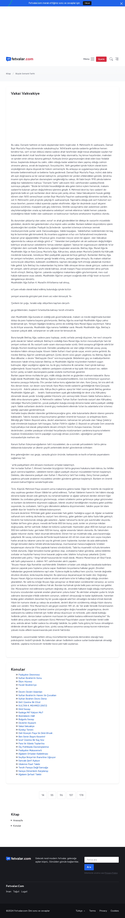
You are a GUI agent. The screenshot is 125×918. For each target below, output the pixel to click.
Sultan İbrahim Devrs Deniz (32, 698)
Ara (89, 867)
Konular (17, 825)
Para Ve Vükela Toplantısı (31, 743)
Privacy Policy (111, 873)
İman (8, 891)
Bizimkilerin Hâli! (26, 715)
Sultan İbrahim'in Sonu (30, 678)
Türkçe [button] (79, 910)
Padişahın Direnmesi (29, 674)
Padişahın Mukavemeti (30, 750)
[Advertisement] (62, 29)
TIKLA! (87, 3)
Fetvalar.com (21, 910)
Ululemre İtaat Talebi (29, 764)
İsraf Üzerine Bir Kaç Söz (31, 740)
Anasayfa (18, 820)
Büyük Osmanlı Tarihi (25, 73)
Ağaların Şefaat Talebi (29, 774)
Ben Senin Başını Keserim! (31, 736)
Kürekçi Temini (25, 729)
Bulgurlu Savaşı (26, 719)
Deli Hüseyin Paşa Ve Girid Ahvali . (35, 733)
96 (61, 795)
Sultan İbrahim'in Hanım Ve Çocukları (37, 695)
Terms (92, 910)
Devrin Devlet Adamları (30, 691)
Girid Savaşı (24, 709)
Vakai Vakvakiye (26, 726)
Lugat (24, 891)
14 (43, 795)
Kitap (8, 73)
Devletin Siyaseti (27, 722)
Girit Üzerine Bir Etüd (29, 702)
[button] (111, 59)
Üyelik (101, 59)
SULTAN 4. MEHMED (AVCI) (32, 705)
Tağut (16, 891)
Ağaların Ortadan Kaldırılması (33, 753)
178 (81, 795)
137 (71, 795)
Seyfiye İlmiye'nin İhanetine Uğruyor (37, 757)
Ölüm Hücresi (25, 681)
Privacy (103, 910)
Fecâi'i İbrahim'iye (27, 685)
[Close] (121, 3)
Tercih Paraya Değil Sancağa (33, 767)
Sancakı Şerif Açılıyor (29, 760)
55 (52, 795)
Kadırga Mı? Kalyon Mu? (30, 712)
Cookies (115, 910)
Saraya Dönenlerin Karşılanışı (33, 771)
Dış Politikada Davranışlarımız (33, 747)
